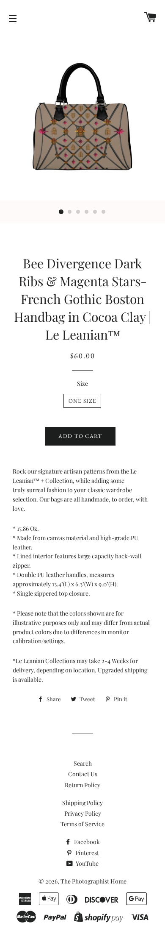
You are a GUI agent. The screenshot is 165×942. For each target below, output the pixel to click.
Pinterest (86, 853)
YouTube (86, 863)
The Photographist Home (93, 881)
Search (83, 763)
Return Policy (82, 785)
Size (82, 383)
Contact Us (82, 774)
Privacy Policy (82, 813)
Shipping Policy (82, 803)
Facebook (86, 842)
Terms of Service (82, 824)
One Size (82, 400)
